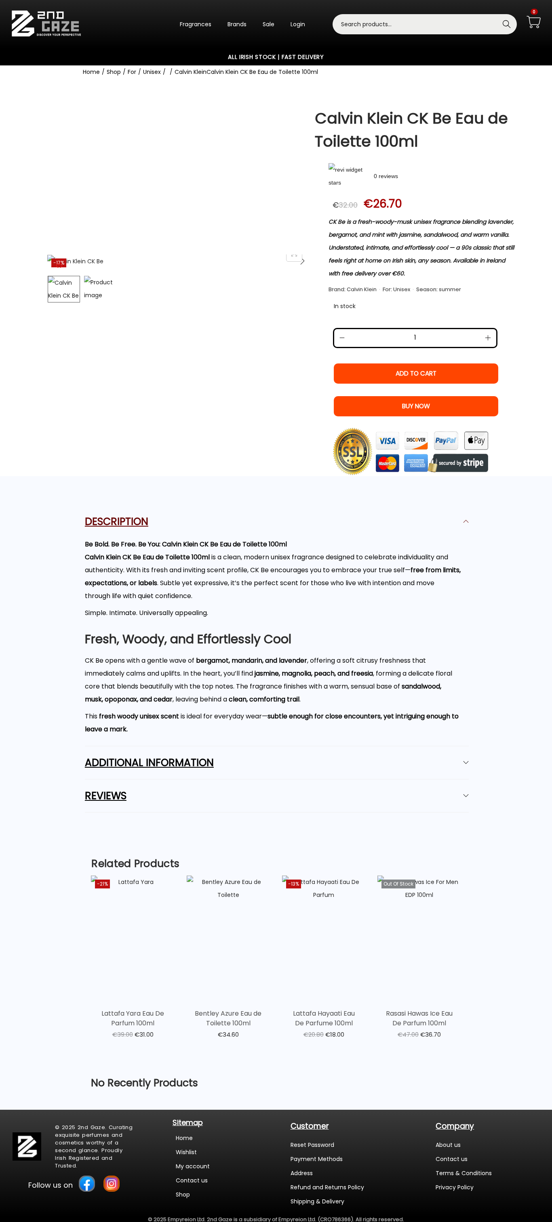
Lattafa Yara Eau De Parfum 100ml (132, 1018)
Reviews (105, 796)
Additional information (149, 763)
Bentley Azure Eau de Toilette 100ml (228, 1018)
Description (116, 521)
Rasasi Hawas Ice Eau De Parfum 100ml (419, 1018)
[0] (534, 23)
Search (506, 24)
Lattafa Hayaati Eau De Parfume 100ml (324, 1018)
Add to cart (416, 373)
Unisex (152, 72)
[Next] (302, 261)
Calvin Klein (190, 72)
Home (91, 72)
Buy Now (416, 406)
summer (450, 289)
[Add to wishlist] (59, 266)
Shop (114, 72)
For (132, 72)
